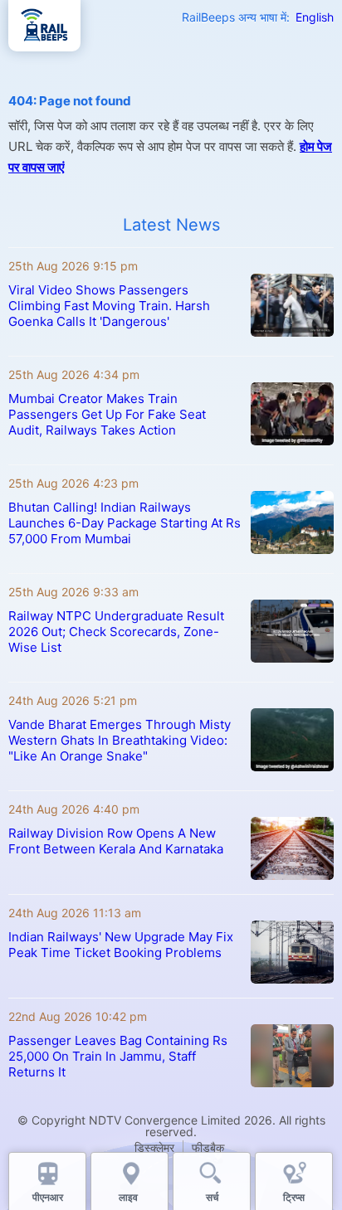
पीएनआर (47, 1197)
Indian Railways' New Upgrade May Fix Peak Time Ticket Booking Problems (120, 944)
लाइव (129, 1197)
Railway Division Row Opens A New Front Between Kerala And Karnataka (115, 841)
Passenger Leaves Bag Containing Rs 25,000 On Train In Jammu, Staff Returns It (117, 1056)
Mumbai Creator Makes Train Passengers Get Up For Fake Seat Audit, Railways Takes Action (107, 414)
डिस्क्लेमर (154, 1147)
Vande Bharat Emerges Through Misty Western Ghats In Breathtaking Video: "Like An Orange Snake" (119, 740)
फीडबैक (208, 1147)
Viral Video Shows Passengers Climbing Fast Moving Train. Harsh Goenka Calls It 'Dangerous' (109, 305)
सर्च (212, 1197)
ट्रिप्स (294, 1197)
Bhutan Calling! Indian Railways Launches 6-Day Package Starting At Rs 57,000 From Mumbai (124, 523)
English (315, 17)
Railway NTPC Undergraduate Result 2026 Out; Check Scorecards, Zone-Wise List (116, 631)
